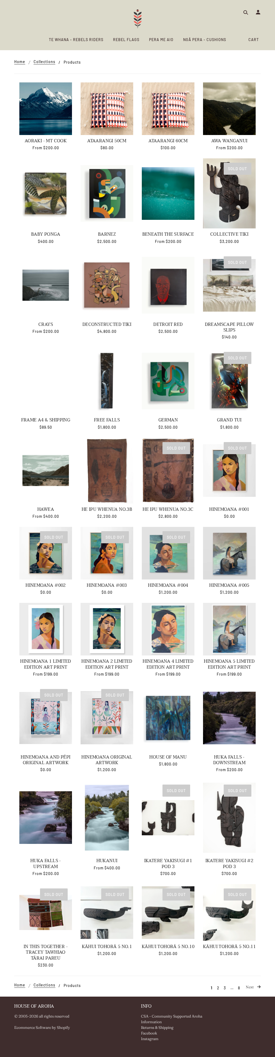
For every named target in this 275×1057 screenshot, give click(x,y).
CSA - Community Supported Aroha (171, 1016)
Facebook (149, 1033)
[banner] (137, 18)
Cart (253, 39)
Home (19, 62)
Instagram (149, 1038)
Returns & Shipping (157, 1027)
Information (151, 1021)
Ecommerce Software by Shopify (42, 1027)
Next (250, 987)
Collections (44, 62)
